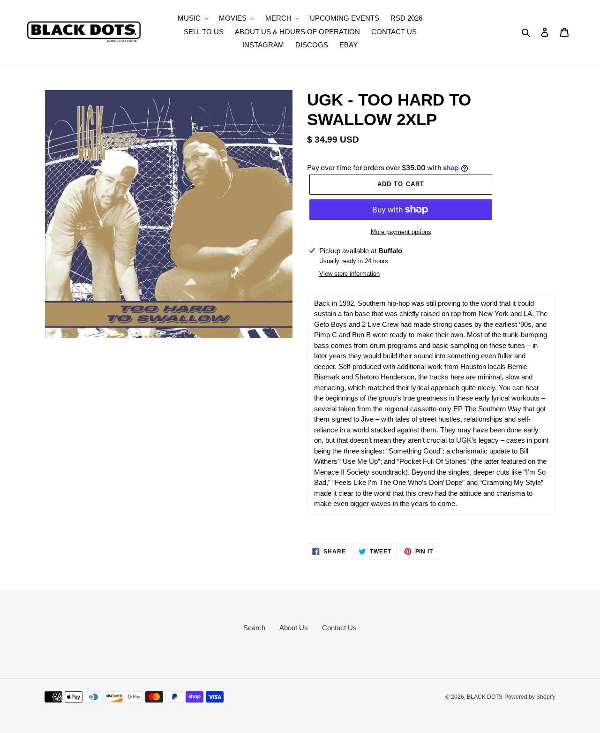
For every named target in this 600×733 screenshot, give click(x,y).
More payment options (401, 231)
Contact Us (339, 628)
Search (254, 628)
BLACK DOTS (484, 697)
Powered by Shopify (529, 697)
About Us (293, 628)
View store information (349, 273)
